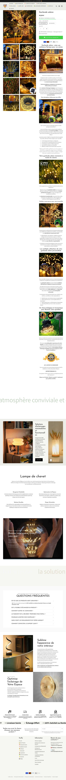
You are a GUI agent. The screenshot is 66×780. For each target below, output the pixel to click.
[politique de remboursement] (51, 362)
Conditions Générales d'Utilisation (39, 755)
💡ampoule (21, 756)
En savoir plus (13, 545)
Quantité (41, 26)
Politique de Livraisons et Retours (40, 743)
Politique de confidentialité (40, 746)
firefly (12, 776)
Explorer (39, 459)
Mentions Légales (38, 740)
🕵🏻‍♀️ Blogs (21, 758)
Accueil (20, 740)
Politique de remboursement (18, 776)
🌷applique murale (23, 746)
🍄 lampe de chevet (23, 744)
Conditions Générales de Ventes (40, 752)
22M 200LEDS (43, 23)
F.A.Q (36, 758)
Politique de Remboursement (38, 748)
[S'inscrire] (62, 728)
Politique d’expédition (47, 776)
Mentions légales (55, 776)
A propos (36, 764)
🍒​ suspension (22, 752)
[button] (56, 6)
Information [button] (39, 738)
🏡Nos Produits (22, 742)
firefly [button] (21, 738)
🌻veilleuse (21, 748)
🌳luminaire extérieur (23, 754)
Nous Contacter (38, 762)
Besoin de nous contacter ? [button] (56, 738)
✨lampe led (21, 750)
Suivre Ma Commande (39, 760)
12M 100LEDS (51, 23)
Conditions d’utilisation (39, 776)
